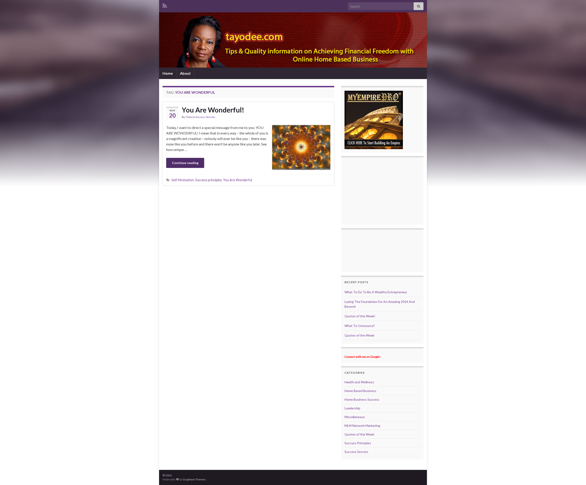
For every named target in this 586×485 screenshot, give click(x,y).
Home (168, 73)
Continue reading (185, 163)
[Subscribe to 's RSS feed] (165, 5)
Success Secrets (205, 117)
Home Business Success (362, 399)
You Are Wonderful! (213, 110)
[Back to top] (575, 474)
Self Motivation (182, 180)
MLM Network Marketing (362, 425)
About (185, 73)
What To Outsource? (360, 326)
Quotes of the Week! (360, 316)
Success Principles (358, 443)
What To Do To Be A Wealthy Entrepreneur (376, 292)
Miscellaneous (355, 417)
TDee (188, 117)
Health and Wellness (359, 382)
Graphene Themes (194, 479)
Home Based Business (360, 391)
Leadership (352, 408)
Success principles (208, 180)
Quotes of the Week (359, 335)
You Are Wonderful (237, 180)
